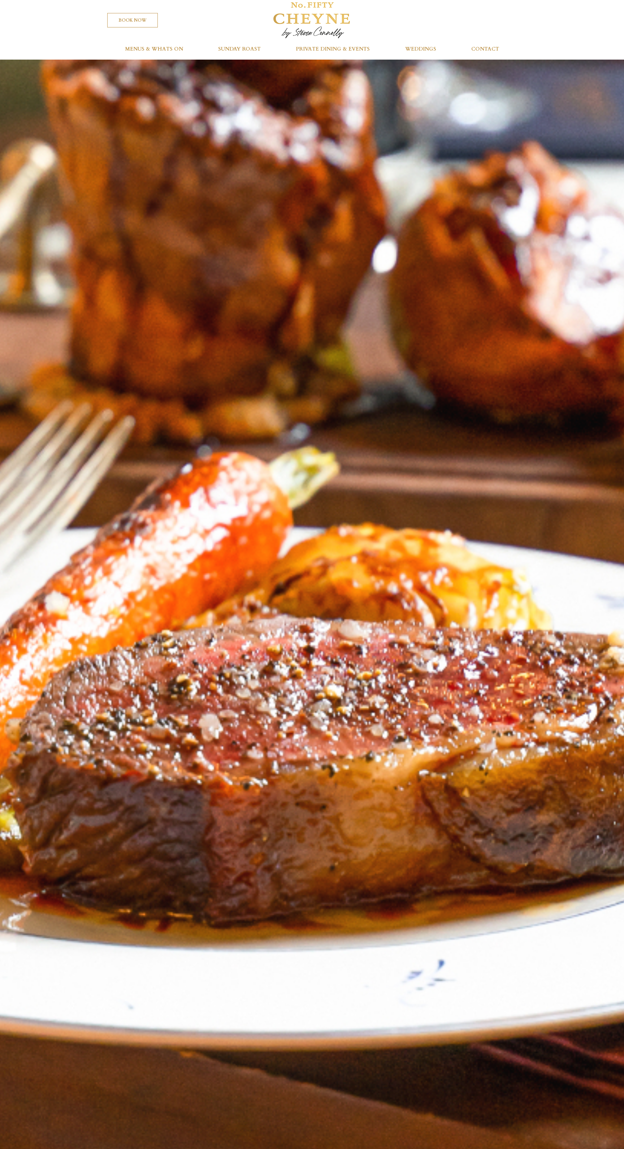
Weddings (420, 49)
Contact (485, 49)
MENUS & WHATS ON (154, 49)
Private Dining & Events (333, 49)
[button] (132, 20)
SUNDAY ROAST (239, 49)
